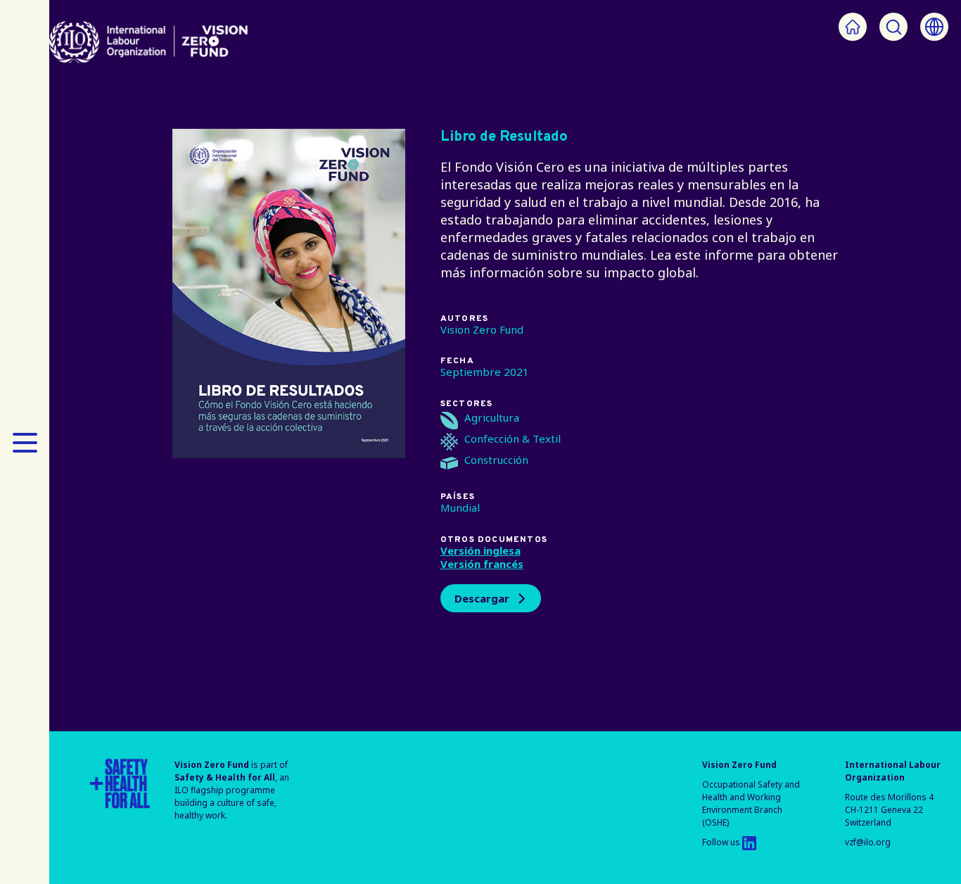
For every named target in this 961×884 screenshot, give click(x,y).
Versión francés (481, 564)
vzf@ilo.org (868, 842)
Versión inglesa (480, 550)
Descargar (481, 598)
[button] (24, 442)
